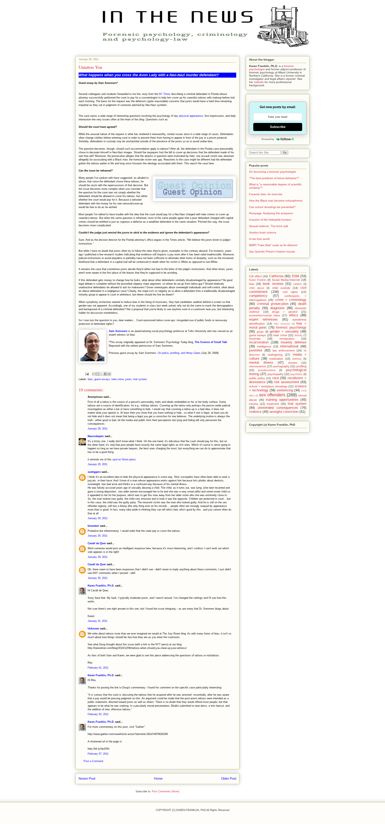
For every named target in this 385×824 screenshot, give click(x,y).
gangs (260, 331)
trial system (140, 379)
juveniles (255, 350)
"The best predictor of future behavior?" (274, 178)
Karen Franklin (257, 280)
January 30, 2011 (97, 577)
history (298, 335)
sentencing (285, 390)
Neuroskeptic (96, 436)
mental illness (261, 362)
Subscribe (278, 127)
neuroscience (257, 366)
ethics (293, 315)
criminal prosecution (272, 304)
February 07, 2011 (98, 753)
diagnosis (277, 308)
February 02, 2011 (98, 714)
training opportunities (282, 400)
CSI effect (255, 276)
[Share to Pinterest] (109, 374)
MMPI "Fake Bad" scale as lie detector (273, 245)
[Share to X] (102, 374)
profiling (301, 366)
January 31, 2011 (97, 620)
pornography (281, 366)
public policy (257, 378)
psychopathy (275, 374)
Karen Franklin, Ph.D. (101, 585)
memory (297, 358)
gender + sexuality (284, 331)
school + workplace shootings (268, 386)
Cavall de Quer (97, 543)
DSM (295, 276)
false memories (282, 324)
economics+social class (264, 315)
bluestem (93, 525)
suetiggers (94, 471)
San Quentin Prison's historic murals (272, 251)
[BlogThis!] (98, 374)
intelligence (264, 346)
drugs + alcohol (284, 311)
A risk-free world (259, 239)
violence (255, 412)
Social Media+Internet (286, 279)
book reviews (273, 284)
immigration (287, 338)
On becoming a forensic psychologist (272, 171)
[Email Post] (87, 373)
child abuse (256, 288)
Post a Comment (93, 761)
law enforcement (284, 350)
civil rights (290, 291)
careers (297, 284)
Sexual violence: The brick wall (268, 226)
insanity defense (293, 342)
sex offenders (272, 394)
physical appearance (191, 115)
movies (292, 362)
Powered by (268, 139)
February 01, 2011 (98, 667)
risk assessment (286, 382)
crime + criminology (291, 300)
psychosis (296, 374)
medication (276, 358)
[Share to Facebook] (105, 374)
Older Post (228, 778)
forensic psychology (291, 327)
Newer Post (87, 778)
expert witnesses (263, 319)
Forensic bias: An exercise (265, 194)
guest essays (102, 379)
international (289, 346)
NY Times (164, 93)
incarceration (258, 342)
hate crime (117, 379)
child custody (281, 287)
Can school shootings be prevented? (272, 207)
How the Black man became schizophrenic (276, 200)
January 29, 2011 (97, 464)
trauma (253, 403)
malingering (275, 354)
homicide (254, 338)
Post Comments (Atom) (165, 791)
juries (128, 379)
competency (258, 296)
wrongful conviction (284, 412)
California (276, 276)
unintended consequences (277, 408)
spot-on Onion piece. (124, 459)
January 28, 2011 (97, 428)
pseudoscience (267, 370)
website (259, 82)
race (275, 378)
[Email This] (94, 374)
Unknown (93, 628)
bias (90, 379)
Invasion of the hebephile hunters (270, 219)
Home (158, 778)
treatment (273, 403)
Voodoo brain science (262, 232)
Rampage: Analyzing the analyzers (271, 213)
